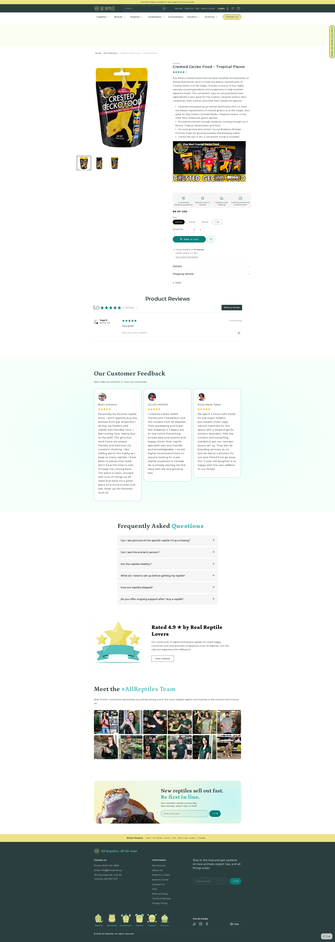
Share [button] (178, 283)
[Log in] (227, 8)
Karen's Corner (208, 8)
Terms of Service (161, 898)
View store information (187, 257)
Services (179, 8)
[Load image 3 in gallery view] (115, 163)
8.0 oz (206, 222)
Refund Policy (160, 894)
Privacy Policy (160, 903)
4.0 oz (193, 222)
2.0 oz (178, 222)
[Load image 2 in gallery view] (99, 163)
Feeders (192, 17)
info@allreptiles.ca (111, 870)
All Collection (110, 53)
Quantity (178, 229)
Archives (210, 17)
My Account (159, 865)
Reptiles (135, 17)
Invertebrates (175, 17)
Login (221, 8)
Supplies (101, 17)
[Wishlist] (232, 8)
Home (98, 53)
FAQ (197, 8)
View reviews (162, 658)
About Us (189, 8)
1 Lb (217, 222)
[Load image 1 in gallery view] (84, 163)
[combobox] (144, 8)
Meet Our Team (161, 875)
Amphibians (154, 17)
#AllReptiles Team (148, 689)
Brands (118, 17)
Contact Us (158, 884)
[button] (332, 41)
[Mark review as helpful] (239, 333)
